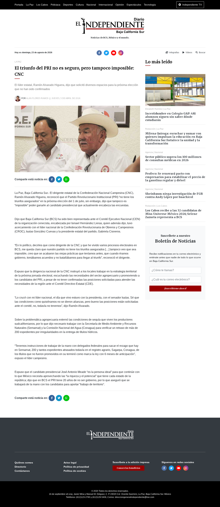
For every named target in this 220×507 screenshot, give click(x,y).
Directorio (20, 466)
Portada (19, 4)
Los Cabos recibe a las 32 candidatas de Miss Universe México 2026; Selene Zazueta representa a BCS (173, 214)
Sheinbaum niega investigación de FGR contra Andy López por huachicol (174, 195)
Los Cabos (42, 4)
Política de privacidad (76, 466)
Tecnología (150, 4)
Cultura (80, 4)
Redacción (150, 129)
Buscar (201, 52)
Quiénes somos (24, 462)
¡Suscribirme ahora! (175, 288)
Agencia (149, 152)
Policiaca (55, 4)
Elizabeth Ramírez (153, 109)
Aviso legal (70, 462)
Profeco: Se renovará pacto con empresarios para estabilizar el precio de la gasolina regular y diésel (175, 177)
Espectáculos (134, 4)
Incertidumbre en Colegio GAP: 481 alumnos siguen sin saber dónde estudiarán (170, 117)
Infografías (174, 52)
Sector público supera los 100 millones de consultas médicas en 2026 (173, 158)
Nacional (91, 4)
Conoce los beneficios (128, 468)
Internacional (106, 4)
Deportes (68, 4)
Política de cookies (75, 470)
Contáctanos (22, 470)
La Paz (30, 4)
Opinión (120, 4)
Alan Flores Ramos (37, 98)
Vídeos (188, 52)
